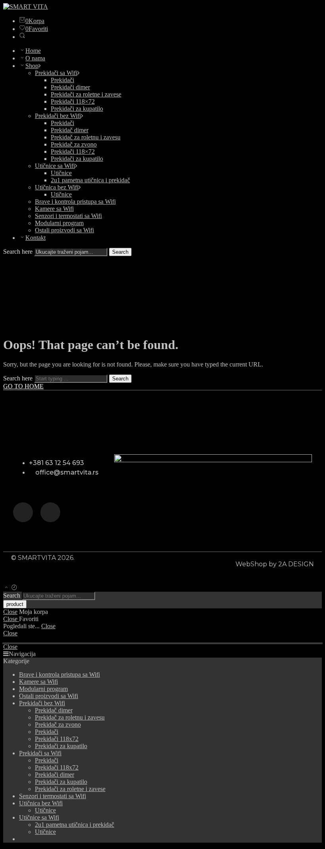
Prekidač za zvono (74, 144)
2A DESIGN (296, 564)
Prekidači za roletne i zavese (86, 94)
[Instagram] (23, 512)
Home (33, 50)
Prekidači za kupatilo (77, 108)
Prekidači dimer (70, 87)
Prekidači (62, 80)
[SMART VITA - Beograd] (25, 6)
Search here (18, 251)
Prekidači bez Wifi (58, 115)
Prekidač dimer (69, 130)
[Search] (22, 36)
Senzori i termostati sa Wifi (68, 215)
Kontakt (35, 237)
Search (120, 252)
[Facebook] (50, 512)
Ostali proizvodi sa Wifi (64, 230)
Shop (31, 65)
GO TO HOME (23, 386)
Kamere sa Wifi (54, 208)
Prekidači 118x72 (56, 738)
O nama (35, 58)
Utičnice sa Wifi (55, 165)
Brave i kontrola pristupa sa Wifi (75, 201)
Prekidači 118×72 (73, 101)
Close (10, 611)
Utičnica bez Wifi (56, 187)
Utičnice (61, 173)
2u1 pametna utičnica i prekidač (90, 180)
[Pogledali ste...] (14, 588)
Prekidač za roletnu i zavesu (85, 137)
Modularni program (59, 223)
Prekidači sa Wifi (56, 72)
